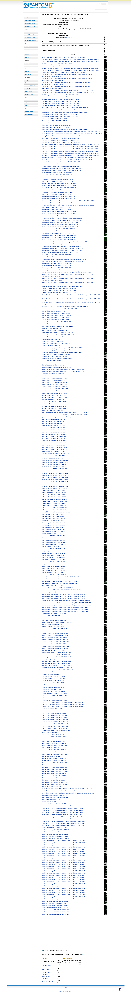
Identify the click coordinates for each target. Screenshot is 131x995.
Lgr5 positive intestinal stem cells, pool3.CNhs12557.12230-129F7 (61, 142)
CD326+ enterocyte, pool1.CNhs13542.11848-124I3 (57, 64)
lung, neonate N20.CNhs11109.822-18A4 (53, 570)
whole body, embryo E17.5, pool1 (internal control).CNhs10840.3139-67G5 (63, 864)
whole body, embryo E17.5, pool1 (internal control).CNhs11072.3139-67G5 (63, 879)
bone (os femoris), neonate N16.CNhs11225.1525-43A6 (58, 334)
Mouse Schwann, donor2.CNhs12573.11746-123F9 (56, 257)
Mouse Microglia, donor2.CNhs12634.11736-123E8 (56, 209)
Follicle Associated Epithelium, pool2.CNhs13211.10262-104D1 (60, 114)
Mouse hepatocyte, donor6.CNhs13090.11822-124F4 (57, 267)
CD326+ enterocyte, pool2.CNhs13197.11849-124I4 (57, 66)
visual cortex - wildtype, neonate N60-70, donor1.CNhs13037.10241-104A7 (63, 821)
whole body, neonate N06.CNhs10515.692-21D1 (56, 912)
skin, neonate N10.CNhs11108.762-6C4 (53, 682)
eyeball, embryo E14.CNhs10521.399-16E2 (54, 380)
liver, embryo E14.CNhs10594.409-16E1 (53, 518)
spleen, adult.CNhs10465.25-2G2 (51, 689)
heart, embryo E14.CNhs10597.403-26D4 (54, 425)
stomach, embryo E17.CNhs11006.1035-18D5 (55, 717)
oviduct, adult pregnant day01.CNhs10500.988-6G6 (56, 622)
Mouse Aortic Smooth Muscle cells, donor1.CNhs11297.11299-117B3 (61, 162)
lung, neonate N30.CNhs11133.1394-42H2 (54, 574)
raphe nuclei (67, 962)
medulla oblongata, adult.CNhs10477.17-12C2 (55, 585)
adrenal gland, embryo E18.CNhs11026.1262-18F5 (56, 319)
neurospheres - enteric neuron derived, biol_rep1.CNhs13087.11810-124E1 (63, 594)
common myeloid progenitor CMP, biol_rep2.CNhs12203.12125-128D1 (62, 350)
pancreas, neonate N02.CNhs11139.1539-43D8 (55, 641)
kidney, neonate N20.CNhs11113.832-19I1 (54, 505)
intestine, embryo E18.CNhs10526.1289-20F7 (55, 471)
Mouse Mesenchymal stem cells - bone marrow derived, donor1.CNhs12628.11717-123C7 (68, 200)
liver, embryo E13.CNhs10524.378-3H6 (53, 516)
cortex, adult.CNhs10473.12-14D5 (51, 360)
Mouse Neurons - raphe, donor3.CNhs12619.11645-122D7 (58, 233)
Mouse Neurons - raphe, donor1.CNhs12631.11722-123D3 (58, 229)
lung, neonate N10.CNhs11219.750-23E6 (53, 568)
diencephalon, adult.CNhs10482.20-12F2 (53, 365)
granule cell (45, 969)
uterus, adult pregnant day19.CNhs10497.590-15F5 (56, 797)
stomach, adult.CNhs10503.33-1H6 (52, 708)
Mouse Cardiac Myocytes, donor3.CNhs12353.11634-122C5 (59, 187)
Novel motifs (28, 88)
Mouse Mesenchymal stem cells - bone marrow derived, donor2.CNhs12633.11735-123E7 (67, 203)
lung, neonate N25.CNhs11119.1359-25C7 (54, 572)
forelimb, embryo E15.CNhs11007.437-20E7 (54, 404)
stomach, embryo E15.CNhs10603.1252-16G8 (55, 713)
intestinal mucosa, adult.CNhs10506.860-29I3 (55, 456)
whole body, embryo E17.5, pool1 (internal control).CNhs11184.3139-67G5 (63, 890)
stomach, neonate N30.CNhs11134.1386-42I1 (55, 728)
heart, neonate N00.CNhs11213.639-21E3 (54, 436)
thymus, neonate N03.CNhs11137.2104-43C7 (55, 771)
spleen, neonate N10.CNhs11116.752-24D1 (54, 695)
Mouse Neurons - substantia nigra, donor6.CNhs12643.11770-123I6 (61, 246)
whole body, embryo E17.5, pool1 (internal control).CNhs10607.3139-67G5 (63, 851)
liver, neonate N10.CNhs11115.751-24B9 (53, 538)
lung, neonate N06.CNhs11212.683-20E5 (53, 564)
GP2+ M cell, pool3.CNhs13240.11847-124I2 (54, 123)
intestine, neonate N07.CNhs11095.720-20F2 (55, 479)
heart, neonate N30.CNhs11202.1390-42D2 (54, 449)
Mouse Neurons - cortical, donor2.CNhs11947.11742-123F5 (59, 213)
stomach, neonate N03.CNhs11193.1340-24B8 (55, 721)
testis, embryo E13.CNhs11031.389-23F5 (53, 734)
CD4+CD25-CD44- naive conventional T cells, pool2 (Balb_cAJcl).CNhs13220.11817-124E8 (68, 92)
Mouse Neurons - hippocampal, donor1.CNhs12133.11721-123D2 (60, 222)
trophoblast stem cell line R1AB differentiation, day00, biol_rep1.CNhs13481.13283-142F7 (68, 791)
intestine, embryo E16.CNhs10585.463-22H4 (55, 466)
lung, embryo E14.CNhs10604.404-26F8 (53, 551)
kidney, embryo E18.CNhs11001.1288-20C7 (54, 499)
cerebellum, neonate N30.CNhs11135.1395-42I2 (56, 343)
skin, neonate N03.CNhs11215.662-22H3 (53, 678)
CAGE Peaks (28, 49)
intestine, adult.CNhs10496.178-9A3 (52, 458)
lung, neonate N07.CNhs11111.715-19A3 (53, 566)
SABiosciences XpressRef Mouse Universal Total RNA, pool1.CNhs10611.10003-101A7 (66, 272)
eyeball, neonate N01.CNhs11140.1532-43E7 (55, 389)
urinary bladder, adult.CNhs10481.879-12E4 (54, 795)
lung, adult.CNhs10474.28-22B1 (51, 546)
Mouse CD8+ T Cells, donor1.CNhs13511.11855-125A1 (57, 181)
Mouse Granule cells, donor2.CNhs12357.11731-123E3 (57, 192)
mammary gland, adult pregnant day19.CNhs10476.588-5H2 (59, 583)
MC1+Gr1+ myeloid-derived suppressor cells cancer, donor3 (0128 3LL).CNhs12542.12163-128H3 (70, 149)
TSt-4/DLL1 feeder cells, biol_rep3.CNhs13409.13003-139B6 (59, 292)
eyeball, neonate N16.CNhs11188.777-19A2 (54, 393)
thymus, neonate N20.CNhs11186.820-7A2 (54, 780)
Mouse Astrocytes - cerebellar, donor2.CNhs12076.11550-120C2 (60, 166)
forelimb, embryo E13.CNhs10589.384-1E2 (54, 399)
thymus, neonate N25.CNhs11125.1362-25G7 (55, 782)
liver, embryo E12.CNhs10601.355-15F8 (53, 514)
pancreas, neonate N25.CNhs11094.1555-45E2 (55, 646)
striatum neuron (46, 965)
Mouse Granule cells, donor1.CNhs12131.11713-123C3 (57, 190)
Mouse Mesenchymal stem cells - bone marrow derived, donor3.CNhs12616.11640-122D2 (68, 205)
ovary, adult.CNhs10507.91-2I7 (51, 616)
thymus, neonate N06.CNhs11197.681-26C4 (54, 773)
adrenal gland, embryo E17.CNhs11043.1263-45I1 (56, 317)
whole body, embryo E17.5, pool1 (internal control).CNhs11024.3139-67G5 (63, 873)
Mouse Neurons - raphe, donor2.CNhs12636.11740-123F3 (58, 231)
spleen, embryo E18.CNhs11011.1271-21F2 (54, 693)
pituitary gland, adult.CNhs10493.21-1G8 (54, 650)
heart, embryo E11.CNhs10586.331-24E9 (53, 419)
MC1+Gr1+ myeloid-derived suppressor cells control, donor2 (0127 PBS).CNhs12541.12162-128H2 (70, 153)
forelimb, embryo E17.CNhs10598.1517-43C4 (55, 406)
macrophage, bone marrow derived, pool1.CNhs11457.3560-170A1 (61, 577)
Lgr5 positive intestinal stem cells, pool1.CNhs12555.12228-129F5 (61, 138)
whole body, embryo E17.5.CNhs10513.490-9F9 (55, 901)
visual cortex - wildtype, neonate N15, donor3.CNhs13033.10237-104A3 (62, 810)
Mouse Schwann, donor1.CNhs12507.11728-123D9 (56, 254)
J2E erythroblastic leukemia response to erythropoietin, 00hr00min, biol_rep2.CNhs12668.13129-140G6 (72, 133)
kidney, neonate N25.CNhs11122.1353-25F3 (54, 507)
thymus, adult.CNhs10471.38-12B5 (52, 756)
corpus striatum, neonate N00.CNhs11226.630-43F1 (57, 358)
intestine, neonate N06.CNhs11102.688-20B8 (55, 477)
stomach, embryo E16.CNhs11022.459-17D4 (54, 715)
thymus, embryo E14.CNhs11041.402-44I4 (54, 758)
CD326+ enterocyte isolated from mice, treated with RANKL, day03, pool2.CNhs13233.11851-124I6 (70, 61)
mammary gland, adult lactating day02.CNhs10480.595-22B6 (59, 581)
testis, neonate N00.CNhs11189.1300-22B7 (54, 745)
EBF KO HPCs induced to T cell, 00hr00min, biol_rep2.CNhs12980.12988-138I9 (64, 112)
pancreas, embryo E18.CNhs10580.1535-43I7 (55, 635)
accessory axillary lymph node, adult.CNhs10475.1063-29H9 (59, 309)
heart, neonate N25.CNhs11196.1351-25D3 (54, 447)
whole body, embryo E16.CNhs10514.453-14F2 (55, 838)
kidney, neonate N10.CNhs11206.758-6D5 (54, 503)
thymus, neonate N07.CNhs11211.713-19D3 (54, 775)
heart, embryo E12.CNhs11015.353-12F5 (53, 421)
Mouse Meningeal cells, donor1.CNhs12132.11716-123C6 (58, 196)
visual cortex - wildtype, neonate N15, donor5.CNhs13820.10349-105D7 (62, 812)
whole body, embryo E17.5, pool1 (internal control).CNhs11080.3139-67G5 (63, 881)
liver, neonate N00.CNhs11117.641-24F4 (53, 529)
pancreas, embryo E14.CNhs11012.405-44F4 (54, 626)
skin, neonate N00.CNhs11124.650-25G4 (53, 676)
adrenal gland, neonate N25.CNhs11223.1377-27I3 (56, 324)
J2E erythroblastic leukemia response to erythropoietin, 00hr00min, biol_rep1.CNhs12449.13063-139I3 (71, 131)
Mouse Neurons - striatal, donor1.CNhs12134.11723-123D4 (59, 235)
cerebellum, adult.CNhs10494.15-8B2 (52, 341)
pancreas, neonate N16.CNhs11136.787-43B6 (55, 644)
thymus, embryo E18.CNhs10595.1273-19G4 (55, 767)
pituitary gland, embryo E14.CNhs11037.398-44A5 (56, 657)
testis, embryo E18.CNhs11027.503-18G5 (54, 743)
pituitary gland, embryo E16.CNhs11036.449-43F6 (56, 661)
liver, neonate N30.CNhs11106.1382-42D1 (54, 544)
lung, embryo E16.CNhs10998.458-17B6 (53, 555)
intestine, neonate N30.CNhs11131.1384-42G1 (55, 488)
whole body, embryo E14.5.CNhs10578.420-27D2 (56, 834)
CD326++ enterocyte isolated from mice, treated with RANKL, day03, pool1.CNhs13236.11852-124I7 (71, 68)
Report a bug (61, 991)
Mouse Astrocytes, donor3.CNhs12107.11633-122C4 (57, 175)
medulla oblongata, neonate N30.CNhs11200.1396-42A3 (58, 587)
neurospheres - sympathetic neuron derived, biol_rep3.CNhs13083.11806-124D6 (65, 611)
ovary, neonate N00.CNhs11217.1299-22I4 (54, 620)
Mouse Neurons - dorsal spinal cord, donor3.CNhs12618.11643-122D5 (62, 220)
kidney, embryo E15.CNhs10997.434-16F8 (54, 492)
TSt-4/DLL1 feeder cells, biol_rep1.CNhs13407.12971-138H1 (59, 288)
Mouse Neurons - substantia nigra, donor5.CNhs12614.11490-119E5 (61, 244)
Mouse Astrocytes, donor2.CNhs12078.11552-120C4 (57, 172)
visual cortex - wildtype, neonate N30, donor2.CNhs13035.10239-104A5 (62, 817)
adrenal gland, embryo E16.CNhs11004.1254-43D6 (56, 315)
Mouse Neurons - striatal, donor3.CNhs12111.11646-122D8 (59, 239)
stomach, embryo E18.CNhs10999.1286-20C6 (55, 719)
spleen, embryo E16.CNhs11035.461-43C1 (54, 691)
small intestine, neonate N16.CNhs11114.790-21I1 (56, 685)
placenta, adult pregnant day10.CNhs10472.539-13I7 (57, 667)
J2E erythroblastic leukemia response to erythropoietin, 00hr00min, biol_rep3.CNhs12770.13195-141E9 (71, 136)
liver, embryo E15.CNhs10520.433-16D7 (53, 520)
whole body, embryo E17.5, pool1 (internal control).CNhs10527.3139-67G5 (63, 847)
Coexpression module (30, 23)
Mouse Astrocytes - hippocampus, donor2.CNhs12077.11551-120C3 (61, 170)
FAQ (66, 987)
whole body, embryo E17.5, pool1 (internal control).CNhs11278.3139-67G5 (63, 899)
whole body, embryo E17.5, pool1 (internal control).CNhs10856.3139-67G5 (63, 866)
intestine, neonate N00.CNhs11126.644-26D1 (55, 473)
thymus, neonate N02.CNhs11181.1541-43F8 (55, 769)
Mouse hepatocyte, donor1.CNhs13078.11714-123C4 (57, 263)
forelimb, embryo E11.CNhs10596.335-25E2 (54, 395)
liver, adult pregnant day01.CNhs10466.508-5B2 (56, 512)
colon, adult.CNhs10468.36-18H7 (51, 345)
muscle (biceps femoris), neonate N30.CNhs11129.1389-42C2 (60, 592)
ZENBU (68, 37)
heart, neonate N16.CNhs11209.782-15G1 (54, 443)
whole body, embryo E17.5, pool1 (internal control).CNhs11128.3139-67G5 (63, 888)
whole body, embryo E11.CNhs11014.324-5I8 (55, 827)
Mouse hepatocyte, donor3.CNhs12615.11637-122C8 (57, 265)
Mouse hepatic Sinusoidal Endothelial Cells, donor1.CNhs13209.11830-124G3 (64, 259)
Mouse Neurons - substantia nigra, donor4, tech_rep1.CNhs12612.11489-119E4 (64, 242)
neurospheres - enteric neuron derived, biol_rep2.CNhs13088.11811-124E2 (63, 596)
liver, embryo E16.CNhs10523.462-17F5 (53, 523)
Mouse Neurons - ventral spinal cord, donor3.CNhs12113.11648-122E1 (62, 252)
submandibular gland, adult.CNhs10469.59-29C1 (56, 730)
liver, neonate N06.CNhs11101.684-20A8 (53, 533)
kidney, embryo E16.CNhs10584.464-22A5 (54, 494)
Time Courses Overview (30, 26)
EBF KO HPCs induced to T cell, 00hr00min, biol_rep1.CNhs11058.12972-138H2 (64, 110)
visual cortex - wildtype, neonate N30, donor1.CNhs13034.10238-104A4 (62, 814)
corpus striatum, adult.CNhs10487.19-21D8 (54, 356)
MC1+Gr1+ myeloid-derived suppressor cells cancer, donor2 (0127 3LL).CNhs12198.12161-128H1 (70, 146)
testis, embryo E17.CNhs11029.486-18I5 (53, 741)
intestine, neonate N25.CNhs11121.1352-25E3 (55, 486)
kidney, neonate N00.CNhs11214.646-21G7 (54, 501)
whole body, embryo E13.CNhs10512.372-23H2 (55, 832)
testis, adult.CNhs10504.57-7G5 (51, 732)
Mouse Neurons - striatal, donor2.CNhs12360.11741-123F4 (59, 237)
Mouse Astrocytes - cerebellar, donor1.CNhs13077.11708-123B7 (60, 164)
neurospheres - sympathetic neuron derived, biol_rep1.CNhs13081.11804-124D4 (65, 607)
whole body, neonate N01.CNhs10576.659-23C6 (56, 909)
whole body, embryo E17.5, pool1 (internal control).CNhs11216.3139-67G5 (63, 894)
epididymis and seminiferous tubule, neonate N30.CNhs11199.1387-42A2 (63, 371)
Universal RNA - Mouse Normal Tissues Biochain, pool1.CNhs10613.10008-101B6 (65, 306)
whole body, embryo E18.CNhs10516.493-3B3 (55, 905)
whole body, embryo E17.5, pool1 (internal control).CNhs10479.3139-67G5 (63, 840)
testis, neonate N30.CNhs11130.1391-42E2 (54, 754)
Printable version (29, 111)
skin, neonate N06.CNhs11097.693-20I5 (53, 680)
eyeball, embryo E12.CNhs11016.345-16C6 (54, 378)
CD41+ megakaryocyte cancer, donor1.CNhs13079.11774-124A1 (60, 95)
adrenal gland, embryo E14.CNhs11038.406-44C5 (56, 313)
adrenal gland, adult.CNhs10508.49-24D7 (54, 311)
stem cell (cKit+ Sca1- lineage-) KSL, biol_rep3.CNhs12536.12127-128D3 (63, 706)
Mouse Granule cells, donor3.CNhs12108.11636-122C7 (57, 194)
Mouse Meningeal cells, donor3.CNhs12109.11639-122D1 (58, 198)
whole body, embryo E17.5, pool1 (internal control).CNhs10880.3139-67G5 (63, 868)
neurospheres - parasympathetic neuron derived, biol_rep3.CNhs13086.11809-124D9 (66, 605)
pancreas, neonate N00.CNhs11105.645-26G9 (55, 637)
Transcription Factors (30, 20)
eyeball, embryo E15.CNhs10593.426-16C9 (54, 382)
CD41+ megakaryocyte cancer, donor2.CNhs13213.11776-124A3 (60, 97)
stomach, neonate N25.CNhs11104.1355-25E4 (55, 726)
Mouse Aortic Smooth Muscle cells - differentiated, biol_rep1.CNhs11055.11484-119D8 (67, 157)
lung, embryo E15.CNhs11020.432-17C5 (53, 553)
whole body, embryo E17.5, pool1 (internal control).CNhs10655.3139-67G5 (63, 858)
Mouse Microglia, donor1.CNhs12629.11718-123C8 (56, 207)
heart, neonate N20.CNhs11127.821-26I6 (53, 445)
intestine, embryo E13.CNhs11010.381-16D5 (55, 462)
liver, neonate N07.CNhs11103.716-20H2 (54, 536)
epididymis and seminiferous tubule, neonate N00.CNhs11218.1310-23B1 (63, 369)
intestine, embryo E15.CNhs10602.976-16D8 (55, 464)
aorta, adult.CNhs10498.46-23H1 (51, 328)
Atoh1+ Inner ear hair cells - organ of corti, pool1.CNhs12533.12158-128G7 (63, 57)
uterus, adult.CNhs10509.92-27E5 (51, 799)
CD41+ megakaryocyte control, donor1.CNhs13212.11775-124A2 (60, 101)
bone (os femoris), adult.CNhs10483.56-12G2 (55, 330)
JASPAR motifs (28, 91)
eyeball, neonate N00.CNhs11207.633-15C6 (54, 386)
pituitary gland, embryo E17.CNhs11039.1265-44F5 (56, 663)
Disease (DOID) (28, 82)
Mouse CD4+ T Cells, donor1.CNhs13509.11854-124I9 (57, 179)
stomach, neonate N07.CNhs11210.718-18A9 (55, 724)
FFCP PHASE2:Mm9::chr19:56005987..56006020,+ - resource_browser (37, 4)
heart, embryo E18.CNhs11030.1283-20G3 (54, 434)
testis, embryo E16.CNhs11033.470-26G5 (54, 739)
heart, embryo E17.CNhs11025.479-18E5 (53, 432)
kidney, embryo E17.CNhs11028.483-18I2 (54, 497)
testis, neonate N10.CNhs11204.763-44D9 (54, 749)
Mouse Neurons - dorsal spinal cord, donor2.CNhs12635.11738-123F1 (62, 218)
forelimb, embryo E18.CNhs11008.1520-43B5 (55, 408)
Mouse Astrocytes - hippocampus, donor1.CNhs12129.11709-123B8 (61, 168)
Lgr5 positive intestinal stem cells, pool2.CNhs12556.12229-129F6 (61, 140)
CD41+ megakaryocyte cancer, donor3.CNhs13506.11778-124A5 (60, 99)
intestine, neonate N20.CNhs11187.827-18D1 (55, 484)
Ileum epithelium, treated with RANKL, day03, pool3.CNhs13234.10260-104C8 (64, 129)
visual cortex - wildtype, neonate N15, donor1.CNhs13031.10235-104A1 (62, 806)
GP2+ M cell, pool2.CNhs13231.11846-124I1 (54, 121)
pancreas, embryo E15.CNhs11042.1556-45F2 (55, 629)
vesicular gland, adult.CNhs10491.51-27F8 (54, 804)
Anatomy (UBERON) (30, 85)
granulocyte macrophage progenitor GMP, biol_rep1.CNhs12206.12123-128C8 (64, 412)
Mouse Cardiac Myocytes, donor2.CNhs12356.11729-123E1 (59, 185)
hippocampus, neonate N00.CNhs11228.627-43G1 (56, 453)
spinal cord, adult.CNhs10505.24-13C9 (53, 687)
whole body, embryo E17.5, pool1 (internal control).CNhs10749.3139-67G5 (63, 862)
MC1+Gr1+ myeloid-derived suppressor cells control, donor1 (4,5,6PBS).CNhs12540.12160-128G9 (70, 151)
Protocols (27, 102)
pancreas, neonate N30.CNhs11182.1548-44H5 (55, 648)
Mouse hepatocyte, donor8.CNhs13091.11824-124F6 (57, 270)
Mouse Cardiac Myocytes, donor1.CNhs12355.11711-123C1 (59, 183)
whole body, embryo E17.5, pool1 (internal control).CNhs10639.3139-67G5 (63, 855)
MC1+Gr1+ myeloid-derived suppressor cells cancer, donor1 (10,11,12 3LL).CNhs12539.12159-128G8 (71, 144)
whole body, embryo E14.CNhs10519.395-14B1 (55, 836)
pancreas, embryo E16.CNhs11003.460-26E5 (55, 631)
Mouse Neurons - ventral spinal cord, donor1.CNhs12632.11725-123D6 (62, 248)
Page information (29, 114)
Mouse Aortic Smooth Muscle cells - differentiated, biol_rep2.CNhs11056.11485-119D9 (67, 159)
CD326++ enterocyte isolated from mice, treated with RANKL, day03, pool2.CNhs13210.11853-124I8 (71, 70)
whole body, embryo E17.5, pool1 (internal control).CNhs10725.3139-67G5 (63, 860)
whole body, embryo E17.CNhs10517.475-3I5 (55, 903)
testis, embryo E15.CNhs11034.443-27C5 (54, 737)
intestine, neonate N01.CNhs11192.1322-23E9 (55, 475)
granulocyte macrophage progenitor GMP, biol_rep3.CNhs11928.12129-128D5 (64, 417)
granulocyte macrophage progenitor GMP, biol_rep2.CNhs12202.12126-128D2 (64, 414)
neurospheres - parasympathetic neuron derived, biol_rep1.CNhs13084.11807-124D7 (66, 600)
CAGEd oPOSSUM (29, 94)
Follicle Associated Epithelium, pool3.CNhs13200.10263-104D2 (60, 116)
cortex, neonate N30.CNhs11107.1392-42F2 (54, 363)
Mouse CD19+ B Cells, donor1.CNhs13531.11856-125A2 (58, 177)
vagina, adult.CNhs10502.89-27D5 (52, 801)
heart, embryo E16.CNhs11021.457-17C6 (53, 430)
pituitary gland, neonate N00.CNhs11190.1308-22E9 (57, 665)
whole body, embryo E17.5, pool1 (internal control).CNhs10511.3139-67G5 (63, 845)
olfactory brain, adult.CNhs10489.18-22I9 (54, 613)
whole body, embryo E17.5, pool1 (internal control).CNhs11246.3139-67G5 (63, 897)
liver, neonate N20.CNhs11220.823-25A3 (53, 540)
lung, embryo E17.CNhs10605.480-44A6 (53, 557)
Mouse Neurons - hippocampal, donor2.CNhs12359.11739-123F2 (60, 224)
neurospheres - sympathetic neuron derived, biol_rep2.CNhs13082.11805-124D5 (65, 609)
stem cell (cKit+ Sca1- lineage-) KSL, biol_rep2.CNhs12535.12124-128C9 (63, 704)
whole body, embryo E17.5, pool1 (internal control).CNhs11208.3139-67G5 (63, 892)
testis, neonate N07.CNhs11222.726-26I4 (54, 747)
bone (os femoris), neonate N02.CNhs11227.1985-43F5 (58, 332)
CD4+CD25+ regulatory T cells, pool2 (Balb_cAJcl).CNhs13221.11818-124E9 (64, 72)
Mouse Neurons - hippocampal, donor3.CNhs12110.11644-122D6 (60, 226)
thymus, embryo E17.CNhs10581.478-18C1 (54, 765)
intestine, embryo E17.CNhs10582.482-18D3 (55, 469)
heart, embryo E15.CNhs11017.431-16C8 (53, 427)
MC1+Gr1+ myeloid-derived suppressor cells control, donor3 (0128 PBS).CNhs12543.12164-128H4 (70, 155)
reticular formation (69, 965)
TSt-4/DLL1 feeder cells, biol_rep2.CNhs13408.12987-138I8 (59, 290)
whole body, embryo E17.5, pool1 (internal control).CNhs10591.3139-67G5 (63, 849)
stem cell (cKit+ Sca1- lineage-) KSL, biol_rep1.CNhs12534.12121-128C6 (63, 702)
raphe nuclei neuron (47, 981)
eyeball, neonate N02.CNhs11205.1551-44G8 (55, 391)
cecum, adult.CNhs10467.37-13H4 (52, 339)
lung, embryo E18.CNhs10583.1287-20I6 (53, 559)
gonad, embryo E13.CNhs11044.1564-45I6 (54, 410)
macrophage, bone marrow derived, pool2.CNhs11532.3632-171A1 (61, 579)
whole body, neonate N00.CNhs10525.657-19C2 (56, 907)
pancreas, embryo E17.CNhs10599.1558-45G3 (55, 633)
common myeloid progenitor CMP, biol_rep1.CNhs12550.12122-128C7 (62, 347)
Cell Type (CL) (28, 80)
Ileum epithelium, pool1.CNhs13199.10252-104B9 (56, 125)
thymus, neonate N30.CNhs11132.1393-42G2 (55, 784)
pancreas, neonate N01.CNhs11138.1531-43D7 (55, 639)
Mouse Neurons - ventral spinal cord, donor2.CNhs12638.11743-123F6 (62, 250)
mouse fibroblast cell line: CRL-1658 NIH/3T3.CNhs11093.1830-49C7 (61, 590)
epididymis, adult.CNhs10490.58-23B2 (53, 373)
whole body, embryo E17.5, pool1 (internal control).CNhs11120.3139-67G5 (63, 886)
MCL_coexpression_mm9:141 (74, 31)
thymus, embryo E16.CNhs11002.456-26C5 (54, 762)
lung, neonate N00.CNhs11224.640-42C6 (53, 561)
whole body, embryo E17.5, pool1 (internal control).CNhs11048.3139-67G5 (63, 877)
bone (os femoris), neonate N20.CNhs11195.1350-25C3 (58, 337)
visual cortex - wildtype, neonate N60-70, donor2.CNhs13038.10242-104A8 (63, 823)
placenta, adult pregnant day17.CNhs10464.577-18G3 (57, 670)
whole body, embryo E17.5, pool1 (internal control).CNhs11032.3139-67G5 (63, 875)
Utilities (27, 105)
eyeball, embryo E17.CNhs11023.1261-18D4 (54, 384)
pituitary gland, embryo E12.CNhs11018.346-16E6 (56, 652)
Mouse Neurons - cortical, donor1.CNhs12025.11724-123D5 (59, 211)
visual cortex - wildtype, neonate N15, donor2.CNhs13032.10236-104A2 (62, 808)
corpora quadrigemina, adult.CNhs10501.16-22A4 (56, 354)
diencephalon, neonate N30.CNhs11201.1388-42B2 (56, 367)
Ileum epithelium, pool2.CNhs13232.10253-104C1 (56, 127)
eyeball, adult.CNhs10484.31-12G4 (52, 376)
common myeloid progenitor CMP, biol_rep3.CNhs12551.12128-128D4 (62, 352)
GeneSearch (72, 4)
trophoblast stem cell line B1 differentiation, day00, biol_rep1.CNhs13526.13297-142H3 (67, 788)
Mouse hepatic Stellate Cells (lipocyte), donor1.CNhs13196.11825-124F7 (63, 261)
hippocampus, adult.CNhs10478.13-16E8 (53, 451)
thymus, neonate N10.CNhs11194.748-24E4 (54, 778)
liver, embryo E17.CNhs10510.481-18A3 (53, 525)
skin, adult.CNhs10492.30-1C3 (50, 674)
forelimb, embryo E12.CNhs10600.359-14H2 (54, 397)
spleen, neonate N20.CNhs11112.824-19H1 (54, 698)
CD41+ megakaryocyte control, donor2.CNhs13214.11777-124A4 (60, 103)
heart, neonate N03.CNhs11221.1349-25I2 (54, 438)
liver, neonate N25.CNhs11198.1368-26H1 (54, 542)
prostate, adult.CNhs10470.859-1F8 (52, 672)
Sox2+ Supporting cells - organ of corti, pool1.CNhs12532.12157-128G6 (62, 286)
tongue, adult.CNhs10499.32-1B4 (51, 786)
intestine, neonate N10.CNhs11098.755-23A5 (55, 482)
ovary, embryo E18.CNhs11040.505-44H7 (54, 618)
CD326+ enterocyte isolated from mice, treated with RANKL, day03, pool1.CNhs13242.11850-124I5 (70, 59)
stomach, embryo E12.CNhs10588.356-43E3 (54, 711)
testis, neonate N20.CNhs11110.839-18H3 (54, 752)
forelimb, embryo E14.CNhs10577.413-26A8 (54, 402)
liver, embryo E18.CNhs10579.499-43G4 (53, 527)
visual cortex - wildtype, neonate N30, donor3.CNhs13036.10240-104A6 (62, 819)
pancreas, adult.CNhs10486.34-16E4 (52, 624)
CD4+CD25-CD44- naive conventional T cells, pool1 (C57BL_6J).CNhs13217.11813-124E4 (67, 90)
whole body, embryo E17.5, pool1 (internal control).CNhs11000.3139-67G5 (63, 871)
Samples (27, 17)
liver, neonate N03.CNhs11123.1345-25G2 (54, 531)
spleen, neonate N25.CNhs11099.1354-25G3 (54, 700)
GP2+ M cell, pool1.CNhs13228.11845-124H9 (55, 118)
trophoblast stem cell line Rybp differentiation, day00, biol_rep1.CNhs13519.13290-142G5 (68, 793)
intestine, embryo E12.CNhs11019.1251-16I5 (55, 460)
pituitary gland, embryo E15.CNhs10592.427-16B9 (56, 659)
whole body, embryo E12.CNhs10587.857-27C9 (55, 829)
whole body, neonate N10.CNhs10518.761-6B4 (55, 914)
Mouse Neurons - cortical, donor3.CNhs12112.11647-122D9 (59, 216)
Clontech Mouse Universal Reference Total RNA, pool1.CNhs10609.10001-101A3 (65, 107)
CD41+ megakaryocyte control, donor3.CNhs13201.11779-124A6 (60, 105)
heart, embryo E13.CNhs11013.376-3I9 (53, 423)
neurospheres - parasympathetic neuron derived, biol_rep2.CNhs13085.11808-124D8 (66, 603)
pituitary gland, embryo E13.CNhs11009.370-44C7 (56, 654)
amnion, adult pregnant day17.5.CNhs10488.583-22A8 (57, 326)
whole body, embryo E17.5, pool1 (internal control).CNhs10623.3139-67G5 (63, 853)
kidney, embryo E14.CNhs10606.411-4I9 (53, 490)
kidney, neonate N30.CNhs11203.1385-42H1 (55, 510)
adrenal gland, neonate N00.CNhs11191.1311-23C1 (56, 322)
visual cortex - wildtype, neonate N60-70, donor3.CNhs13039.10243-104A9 (63, 825)
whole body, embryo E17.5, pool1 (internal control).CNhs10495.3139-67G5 (63, 842)
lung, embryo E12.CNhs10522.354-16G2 (53, 549)
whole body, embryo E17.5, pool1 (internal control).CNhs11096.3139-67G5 (63, 884)
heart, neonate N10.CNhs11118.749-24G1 (54, 440)
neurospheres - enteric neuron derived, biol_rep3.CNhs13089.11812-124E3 (63, 598)
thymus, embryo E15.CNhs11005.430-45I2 (54, 760)
